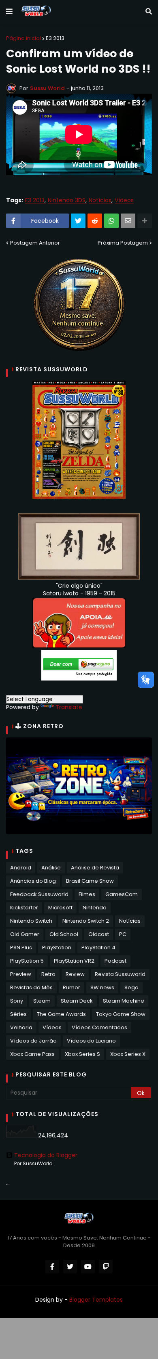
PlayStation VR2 (74, 961)
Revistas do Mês (31, 987)
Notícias (100, 200)
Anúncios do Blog (33, 881)
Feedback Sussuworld (39, 894)
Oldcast (98, 934)
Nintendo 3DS (66, 200)
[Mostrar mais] (144, 221)
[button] (9, 12)
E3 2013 (55, 38)
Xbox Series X (127, 1054)
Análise (51, 867)
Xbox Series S (82, 1054)
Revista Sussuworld (120, 974)
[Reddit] (95, 221)
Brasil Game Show (90, 881)
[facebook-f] (52, 1266)
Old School (63, 934)
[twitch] (106, 1266)
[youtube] (88, 1266)
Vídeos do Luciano (91, 1041)
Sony (16, 1001)
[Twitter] (78, 221)
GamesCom (121, 894)
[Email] (128, 221)
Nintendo (95, 907)
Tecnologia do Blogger (45, 1155)
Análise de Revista (95, 867)
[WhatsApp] (111, 221)
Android (20, 867)
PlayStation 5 (27, 961)
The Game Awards (61, 1014)
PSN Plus (21, 947)
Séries (18, 1014)
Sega (131, 987)
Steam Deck (77, 1001)
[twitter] (70, 1266)
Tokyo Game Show (120, 1014)
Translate (69, 707)
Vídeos (124, 200)
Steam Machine (123, 1001)
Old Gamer (24, 934)
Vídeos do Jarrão (33, 1041)
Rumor (71, 987)
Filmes (87, 894)
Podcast (115, 961)
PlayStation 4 (98, 947)
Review (75, 974)
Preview (20, 974)
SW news (102, 987)
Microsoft (60, 907)
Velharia (21, 1027)
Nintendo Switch (31, 921)
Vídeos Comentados (99, 1027)
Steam (42, 1001)
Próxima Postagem (123, 242)
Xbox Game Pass (32, 1054)
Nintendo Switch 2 (85, 921)
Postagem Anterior (35, 242)
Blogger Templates (96, 1300)
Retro (48, 974)
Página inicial (23, 38)
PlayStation (56, 947)
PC (122, 934)
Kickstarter (24, 907)
